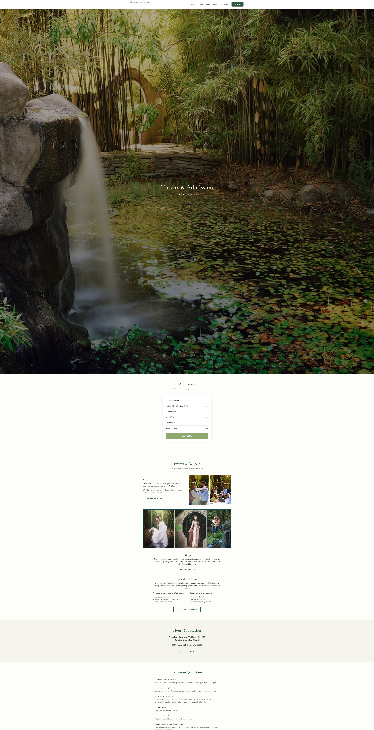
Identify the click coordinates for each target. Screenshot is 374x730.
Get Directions (187, 651)
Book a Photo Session (187, 609)
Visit (192, 4)
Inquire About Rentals (157, 498)
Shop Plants (224, 4)
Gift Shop (200, 4)
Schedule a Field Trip (187, 569)
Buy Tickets (187, 436)
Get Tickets (237, 4)
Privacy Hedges (211, 4)
